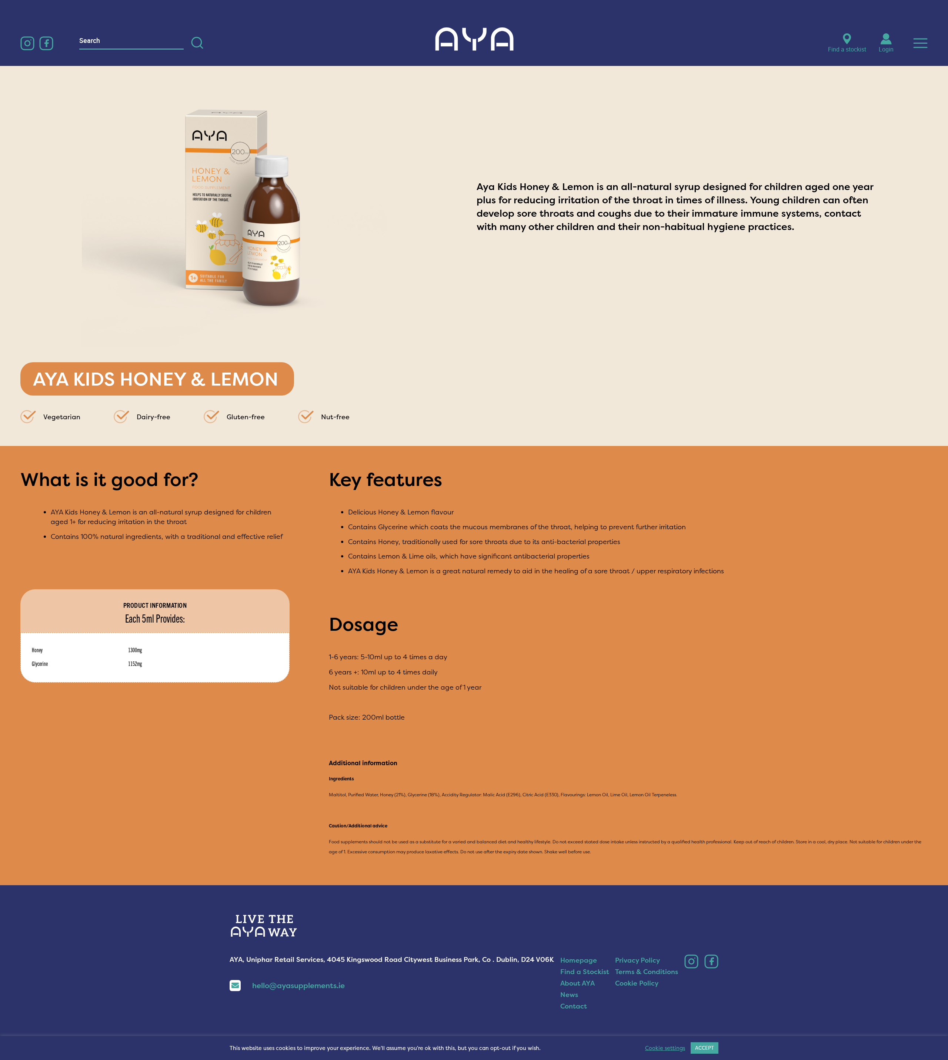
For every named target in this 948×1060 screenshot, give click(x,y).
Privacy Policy (637, 960)
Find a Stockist (584, 971)
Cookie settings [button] (665, 1048)
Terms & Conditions (646, 971)
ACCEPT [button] (704, 1047)
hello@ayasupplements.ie (298, 985)
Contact (573, 1006)
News (569, 994)
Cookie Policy (636, 983)
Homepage (578, 960)
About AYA (577, 983)
